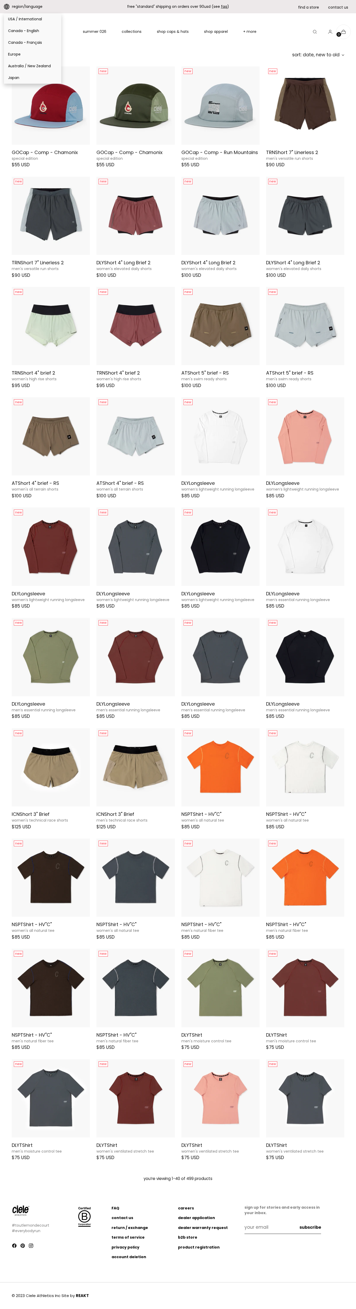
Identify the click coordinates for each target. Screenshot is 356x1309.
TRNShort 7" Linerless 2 (292, 152)
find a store (308, 7)
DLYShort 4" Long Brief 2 (123, 262)
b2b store (187, 1237)
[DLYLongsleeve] (220, 436)
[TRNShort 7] (305, 105)
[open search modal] (315, 32)
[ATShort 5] (220, 326)
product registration (199, 1247)
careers (186, 1208)
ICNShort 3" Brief (31, 814)
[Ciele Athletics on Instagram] (31, 1246)
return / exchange (130, 1227)
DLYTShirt (191, 1035)
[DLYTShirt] (220, 988)
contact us (338, 7)
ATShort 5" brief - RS (205, 373)
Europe (14, 54)
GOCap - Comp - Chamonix (45, 152)
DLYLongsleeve (198, 483)
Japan (13, 77)
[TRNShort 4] (51, 326)
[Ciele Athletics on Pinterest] (23, 1246)
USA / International (25, 19)
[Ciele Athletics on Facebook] (15, 1246)
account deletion (129, 1256)
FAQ (115, 1208)
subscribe (310, 1227)
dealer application (196, 1217)
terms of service (128, 1237)
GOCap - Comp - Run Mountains (219, 152)
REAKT (82, 1295)
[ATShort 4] (51, 436)
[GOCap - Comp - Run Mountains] (220, 105)
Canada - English (23, 30)
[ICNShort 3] (51, 767)
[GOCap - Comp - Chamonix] (51, 105)
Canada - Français (25, 42)
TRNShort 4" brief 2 (33, 373)
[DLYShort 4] (135, 216)
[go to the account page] (328, 32)
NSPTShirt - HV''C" (201, 814)
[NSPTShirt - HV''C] (220, 767)
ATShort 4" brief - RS (35, 483)
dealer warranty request (203, 1227)
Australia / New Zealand (29, 66)
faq (224, 6)
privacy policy (125, 1247)
